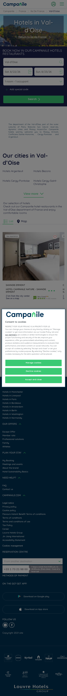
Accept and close (33, 380)
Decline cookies (33, 371)
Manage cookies (33, 363)
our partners (11, 335)
